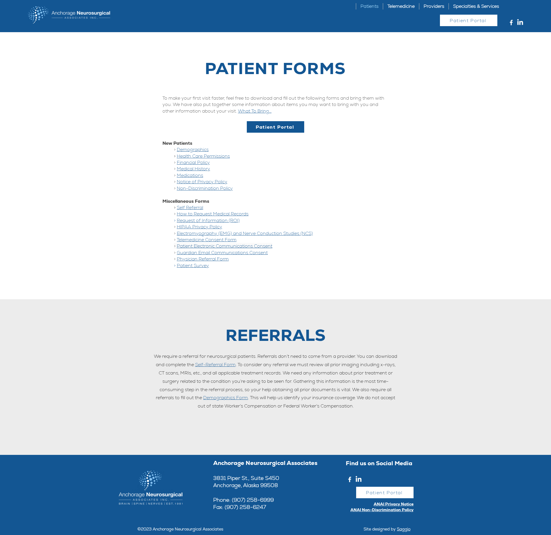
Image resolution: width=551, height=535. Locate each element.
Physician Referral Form (203, 259)
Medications (190, 175)
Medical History (193, 169)
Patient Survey (193, 265)
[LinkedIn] (520, 22)
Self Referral (190, 207)
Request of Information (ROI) (208, 220)
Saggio (403, 529)
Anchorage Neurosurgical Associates (265, 463)
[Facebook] (511, 22)
